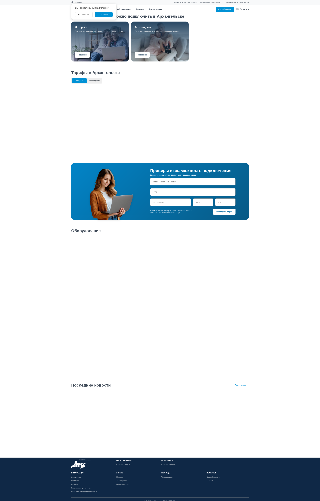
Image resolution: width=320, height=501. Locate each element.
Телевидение (122, 481)
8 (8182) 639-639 (191, 2)
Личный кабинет (225, 9)
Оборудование (124, 9)
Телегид (210, 481)
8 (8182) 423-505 (217, 2)
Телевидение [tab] (94, 81)
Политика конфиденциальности (84, 491)
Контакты (140, 9)
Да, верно (104, 15)
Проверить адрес (224, 211)
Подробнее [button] (83, 55)
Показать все (240, 385)
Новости (74, 484)
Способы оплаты (213, 477)
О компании (76, 477)
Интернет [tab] (79, 81)
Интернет (120, 477)
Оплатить (244, 9)
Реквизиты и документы (81, 488)
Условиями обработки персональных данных (167, 213)
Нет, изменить (84, 14)
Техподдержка (155, 9)
